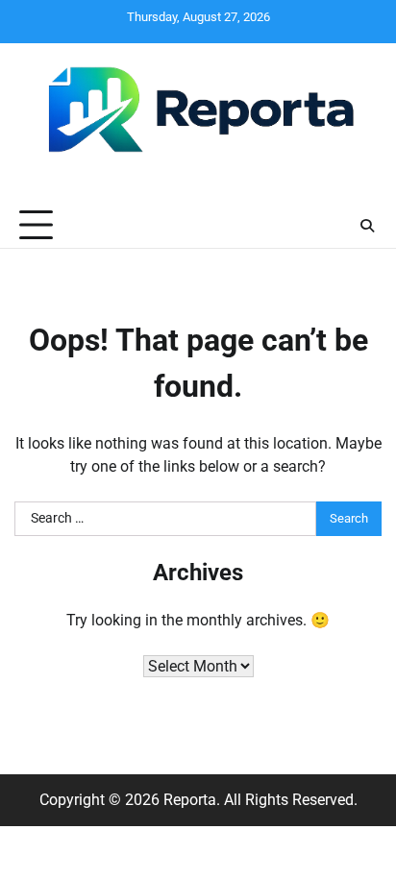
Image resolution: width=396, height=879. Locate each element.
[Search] (367, 225)
